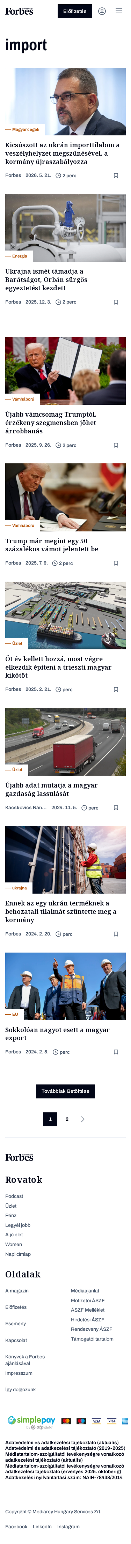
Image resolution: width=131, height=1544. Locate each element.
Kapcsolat (16, 1340)
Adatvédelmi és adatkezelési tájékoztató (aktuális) (62, 1442)
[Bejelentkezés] (102, 11)
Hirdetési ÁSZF (87, 1319)
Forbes (13, 175)
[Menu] (119, 11)
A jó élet (14, 1234)
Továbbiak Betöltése (65, 1091)
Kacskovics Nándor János (26, 807)
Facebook (16, 1526)
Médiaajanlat (85, 1290)
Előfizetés (75, 11)
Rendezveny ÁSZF (91, 1329)
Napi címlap (18, 1254)
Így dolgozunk (20, 1389)
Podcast (14, 1196)
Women (13, 1244)
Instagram (68, 1526)
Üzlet (10, 1206)
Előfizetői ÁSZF (88, 1300)
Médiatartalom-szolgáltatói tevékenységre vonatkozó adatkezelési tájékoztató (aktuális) (64, 1457)
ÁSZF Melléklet (87, 1310)
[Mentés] (116, 176)
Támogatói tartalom (92, 1339)
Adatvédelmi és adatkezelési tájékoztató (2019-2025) (65, 1448)
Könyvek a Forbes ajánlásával (25, 1360)
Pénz (10, 1215)
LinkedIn (42, 1526)
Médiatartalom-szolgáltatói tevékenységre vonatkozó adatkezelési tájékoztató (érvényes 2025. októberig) (64, 1469)
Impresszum (18, 1373)
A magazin (17, 1290)
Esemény (15, 1323)
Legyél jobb (17, 1225)
